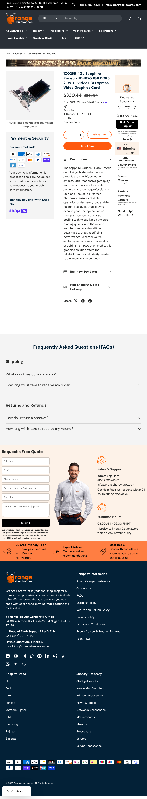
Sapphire (68, 110)
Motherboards (85, 717)
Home (9, 54)
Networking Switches (90, 688)
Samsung (12, 724)
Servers (81, 739)
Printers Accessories (89, 695)
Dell (8, 688)
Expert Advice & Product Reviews (98, 631)
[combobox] (80, 18)
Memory (81, 724)
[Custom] (8, 664)
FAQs (79, 595)
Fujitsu (10, 731)
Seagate (11, 739)
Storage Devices (87, 681)
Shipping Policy (86, 603)
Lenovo (10, 703)
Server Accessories (89, 746)
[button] (139, 18)
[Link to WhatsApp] (76, 5)
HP (7, 681)
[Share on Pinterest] (90, 300)
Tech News (83, 639)
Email (135, 107)
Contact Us (83, 588)
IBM (8, 717)
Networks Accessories (91, 710)
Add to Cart (99, 134)
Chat (119, 107)
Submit (25, 523)
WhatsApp (127, 107)
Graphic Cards (71, 122)
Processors (83, 731)
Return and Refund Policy (93, 610)
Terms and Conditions (90, 624)
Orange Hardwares (23, 783)
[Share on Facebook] (82, 300)
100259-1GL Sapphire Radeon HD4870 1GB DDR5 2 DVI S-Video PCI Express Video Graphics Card (36, 54)
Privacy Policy (85, 617)
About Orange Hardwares (93, 581)
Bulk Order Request (127, 124)
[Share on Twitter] (75, 300)
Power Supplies (86, 703)
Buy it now (87, 146)
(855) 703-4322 (90, 4)
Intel (8, 695)
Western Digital (16, 710)
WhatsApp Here (108, 476)
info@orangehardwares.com (123, 4)
